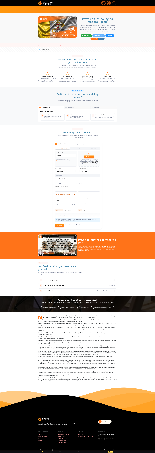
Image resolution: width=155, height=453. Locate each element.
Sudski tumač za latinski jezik (56, 45)
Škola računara (61, 436)
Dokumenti (109, 35)
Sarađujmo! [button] (106, 421)
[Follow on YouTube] (107, 438)
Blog (39, 438)
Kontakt (56, 450)
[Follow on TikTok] (105, 438)
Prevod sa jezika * (58, 168)
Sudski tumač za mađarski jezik (49, 307)
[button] (114, 3)
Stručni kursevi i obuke (63, 434)
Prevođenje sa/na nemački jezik (85, 436)
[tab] (62, 148)
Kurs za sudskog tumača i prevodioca (103, 307)
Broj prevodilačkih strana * (60, 178)
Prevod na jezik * (83, 168)
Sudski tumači (44, 45)
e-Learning (40, 440)
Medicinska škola (62, 440)
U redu (110, 451)
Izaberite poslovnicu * (60, 152)
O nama (40, 434)
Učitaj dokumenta (89, 156)
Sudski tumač (81, 434)
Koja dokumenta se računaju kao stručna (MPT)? (67, 194)
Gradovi (93, 39)
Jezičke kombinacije (98, 35)
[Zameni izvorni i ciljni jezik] (77, 171)
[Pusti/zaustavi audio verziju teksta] (39, 50)
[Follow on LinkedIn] (113, 438)
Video (100, 39)
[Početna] (38, 45)
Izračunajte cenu (85, 35)
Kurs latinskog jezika (85, 307)
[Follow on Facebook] (99, 438)
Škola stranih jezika (62, 438)
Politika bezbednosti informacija (45, 450)
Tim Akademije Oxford (43, 436)
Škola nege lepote (62, 442)
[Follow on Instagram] (102, 438)
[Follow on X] (110, 438)
